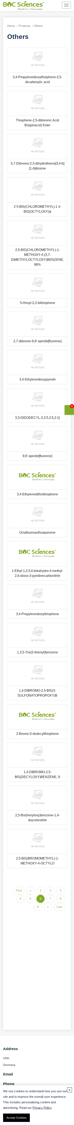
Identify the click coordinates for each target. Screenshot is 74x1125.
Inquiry (36, 60)
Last (59, 906)
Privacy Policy (42, 1107)
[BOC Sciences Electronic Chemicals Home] (23, 6)
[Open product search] (50, 5)
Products (24, 25)
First (19, 890)
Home (11, 25)
